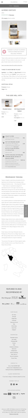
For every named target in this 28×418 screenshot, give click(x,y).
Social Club (14, 328)
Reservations (16, 5)
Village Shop (14, 318)
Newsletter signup (14, 337)
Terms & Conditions (14, 356)
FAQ (14, 345)
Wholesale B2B (14, 341)
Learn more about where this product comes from (12, 65)
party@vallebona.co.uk (17, 369)
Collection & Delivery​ (14, 347)
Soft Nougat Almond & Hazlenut (19, 110)
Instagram (14, 329)
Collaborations (14, 350)
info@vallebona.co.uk (17, 367)
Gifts (14, 324)
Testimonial (14, 348)
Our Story (14, 314)
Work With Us (14, 354)
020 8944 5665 (16, 366)
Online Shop (14, 326)
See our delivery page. (12, 166)
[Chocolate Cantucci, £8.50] (7, 103)
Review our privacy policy (14, 413)
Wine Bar (14, 316)
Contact (14, 343)
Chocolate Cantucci (7, 109)
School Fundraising (14, 352)
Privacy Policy (14, 358)
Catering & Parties (14, 322)
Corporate (14, 320)
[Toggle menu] (2, 2)
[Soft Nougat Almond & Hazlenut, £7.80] (19, 103)
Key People (14, 339)
